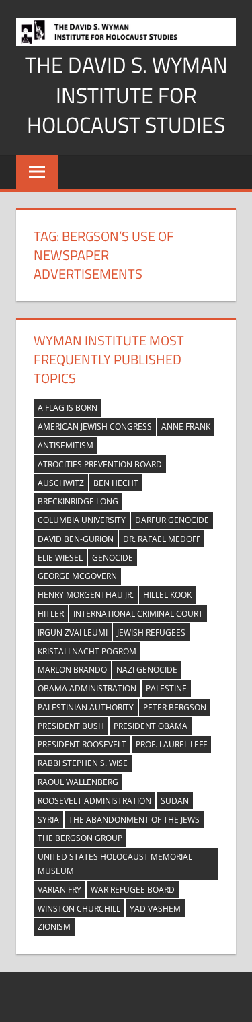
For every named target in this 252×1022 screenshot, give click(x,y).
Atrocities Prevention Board (100, 464)
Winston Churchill (79, 908)
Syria (48, 819)
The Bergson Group (80, 838)
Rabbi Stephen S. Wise (83, 763)
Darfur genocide (172, 520)
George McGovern (77, 576)
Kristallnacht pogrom (87, 651)
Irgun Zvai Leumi (73, 632)
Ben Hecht (115, 483)
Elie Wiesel (60, 558)
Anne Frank (185, 426)
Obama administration (87, 688)
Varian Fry (59, 889)
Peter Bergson (174, 707)
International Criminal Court (138, 613)
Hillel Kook (167, 595)
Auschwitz (61, 483)
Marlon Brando (72, 669)
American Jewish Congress (95, 426)
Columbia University (82, 520)
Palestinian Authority (86, 707)
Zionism (54, 926)
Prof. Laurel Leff (171, 744)
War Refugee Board (133, 889)
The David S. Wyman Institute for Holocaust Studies (126, 94)
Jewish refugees (151, 632)
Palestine (166, 688)
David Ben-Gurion (76, 539)
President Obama (150, 726)
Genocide (112, 558)
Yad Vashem (155, 908)
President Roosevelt (82, 744)
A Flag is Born (67, 407)
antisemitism (65, 445)
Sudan (175, 801)
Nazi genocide (146, 669)
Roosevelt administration (94, 801)
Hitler (51, 613)
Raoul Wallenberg (78, 782)
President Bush (71, 726)
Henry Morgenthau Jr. (86, 595)
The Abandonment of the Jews (134, 819)
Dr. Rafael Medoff (161, 539)
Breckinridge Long (78, 501)
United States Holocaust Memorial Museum (115, 864)
